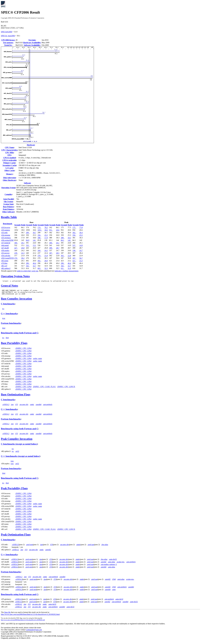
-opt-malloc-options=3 (108, 564)
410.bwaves (5, 227)
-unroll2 (48, 550)
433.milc (4, 233)
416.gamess (5, 230)
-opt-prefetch (47, 404)
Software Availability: (32, 45)
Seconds (17, 225)
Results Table (9, 217)
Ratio (23, 225)
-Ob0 (114, 579)
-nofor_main (37, 358)
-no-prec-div (23, 404)
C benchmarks (8, 304)
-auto (114, 589)
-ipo (12, 404)
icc (3, 309)
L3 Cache (9, 168)
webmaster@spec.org (34, 630)
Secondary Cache (9, 165)
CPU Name (9, 147)
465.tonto (4, 261)
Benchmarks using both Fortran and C (19, 333)
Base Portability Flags (14, 342)
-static (32, 404)
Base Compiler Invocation (16, 298)
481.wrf (4, 266)
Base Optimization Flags (15, 394)
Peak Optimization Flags (16, 534)
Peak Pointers (8, 209)
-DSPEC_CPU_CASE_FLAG (44, 387)
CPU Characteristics (9, 150)
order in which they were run (27, 271)
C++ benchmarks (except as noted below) (20, 456)
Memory (9, 174)
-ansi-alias (111, 562)
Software (27, 183)
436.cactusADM (7, 240)
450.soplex (5, 250)
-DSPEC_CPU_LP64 (23, 348)
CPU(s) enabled (9, 158)
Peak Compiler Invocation (16, 438)
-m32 (17, 451)
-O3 (16, 404)
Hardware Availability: (32, 43)
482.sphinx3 (5, 268)
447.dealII (5, 248)
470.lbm (4, 263)
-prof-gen (29, 545)
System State (8, 204)
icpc (3, 318)
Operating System (8, 188)
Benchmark (7, 224)
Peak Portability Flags (14, 488)
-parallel (38, 404)
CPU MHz (9, 153)
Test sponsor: (8, 43)
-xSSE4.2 (5, 404)
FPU (9, 155)
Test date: (32, 40)
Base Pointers (8, 207)
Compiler (8, 194)
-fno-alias (104, 545)
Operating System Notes (15, 276)
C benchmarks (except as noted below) (19, 444)
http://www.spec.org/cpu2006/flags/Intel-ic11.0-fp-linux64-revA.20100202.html (30, 614)
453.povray (5, 253)
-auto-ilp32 (113, 559)
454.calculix (5, 256)
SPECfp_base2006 (8, 36)
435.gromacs (6, 238)
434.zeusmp (5, 235)
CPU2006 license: (8, 40)
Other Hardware (9, 180)
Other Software (8, 212)
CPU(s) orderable (9, 160)
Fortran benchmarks (11, 323)
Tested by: (8, 45)
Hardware (31, 145)
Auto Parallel (8, 199)
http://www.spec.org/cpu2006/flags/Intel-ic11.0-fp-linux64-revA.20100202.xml (23, 620)
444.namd (5, 245)
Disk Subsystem (9, 178)
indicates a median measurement (66, 271)
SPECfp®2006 (6, 32)
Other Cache (9, 170)
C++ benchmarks (9, 313)
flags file (7, 612)
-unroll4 (103, 567)
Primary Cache (9, 163)
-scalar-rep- (120, 562)
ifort (3, 328)
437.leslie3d (5, 243)
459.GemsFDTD (7, 258)
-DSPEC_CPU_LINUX (66, 387)
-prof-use (90, 545)
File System (8, 202)
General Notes (9, 285)
